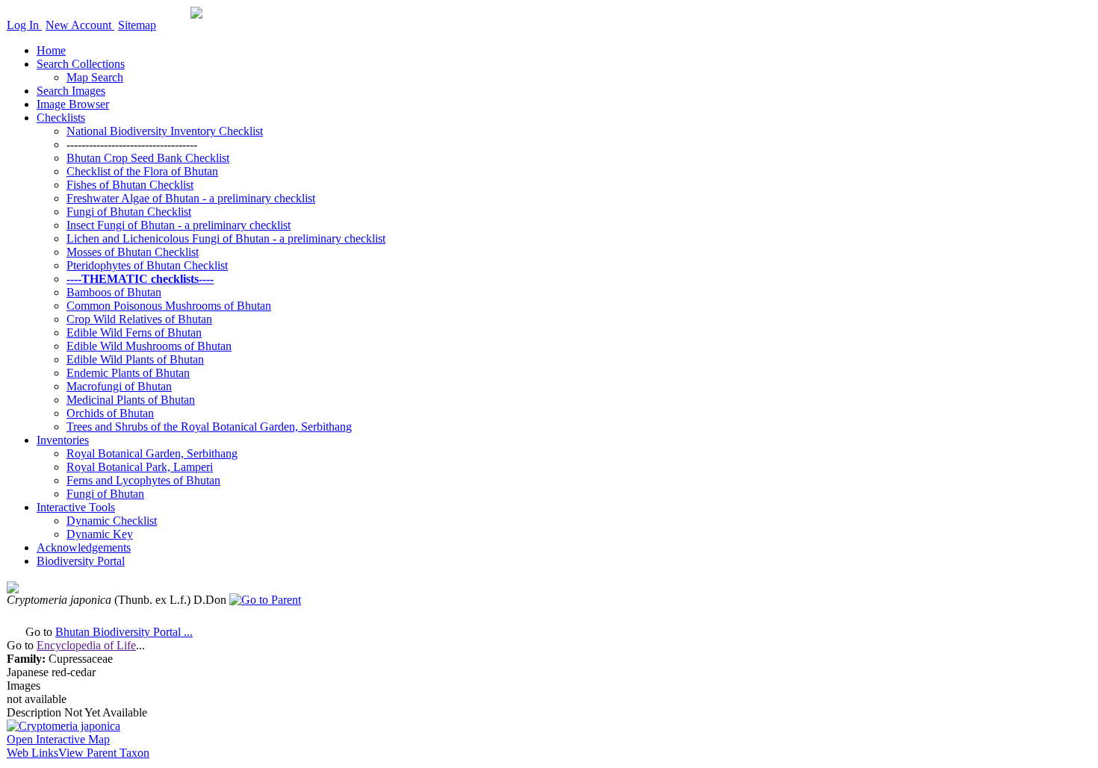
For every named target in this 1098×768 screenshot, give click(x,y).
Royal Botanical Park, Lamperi (139, 467)
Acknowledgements (84, 547)
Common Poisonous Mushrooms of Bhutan (168, 305)
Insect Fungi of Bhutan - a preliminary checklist (178, 225)
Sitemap (137, 25)
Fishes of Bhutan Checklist (129, 184)
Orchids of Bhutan (110, 413)
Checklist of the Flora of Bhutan (142, 171)
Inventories (63, 440)
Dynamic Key (99, 534)
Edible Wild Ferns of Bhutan (134, 332)
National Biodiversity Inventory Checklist (164, 131)
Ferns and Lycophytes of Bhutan (143, 480)
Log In (24, 25)
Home (51, 50)
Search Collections (81, 63)
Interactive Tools (76, 507)
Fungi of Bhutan (105, 493)
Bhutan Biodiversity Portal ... (124, 631)
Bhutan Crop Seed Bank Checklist (147, 158)
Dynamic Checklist (111, 520)
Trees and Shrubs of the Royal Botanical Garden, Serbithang (209, 426)
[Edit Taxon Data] (13, 589)
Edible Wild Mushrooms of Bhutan (149, 346)
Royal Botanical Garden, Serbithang (152, 453)
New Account (80, 25)
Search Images (71, 90)
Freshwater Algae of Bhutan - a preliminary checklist (190, 198)
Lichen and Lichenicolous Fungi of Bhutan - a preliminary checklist (225, 238)
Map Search (94, 77)
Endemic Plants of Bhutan (128, 372)
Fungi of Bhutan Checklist (128, 211)
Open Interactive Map (58, 739)
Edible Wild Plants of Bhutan (135, 359)
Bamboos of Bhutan (113, 292)
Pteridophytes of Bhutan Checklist (147, 265)
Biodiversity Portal (81, 561)
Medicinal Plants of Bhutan (130, 399)
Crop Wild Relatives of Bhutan (139, 319)
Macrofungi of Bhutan (119, 386)
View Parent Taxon (103, 752)
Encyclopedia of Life (86, 645)
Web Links (32, 752)
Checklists (61, 117)
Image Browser (73, 104)
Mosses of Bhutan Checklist (132, 252)
